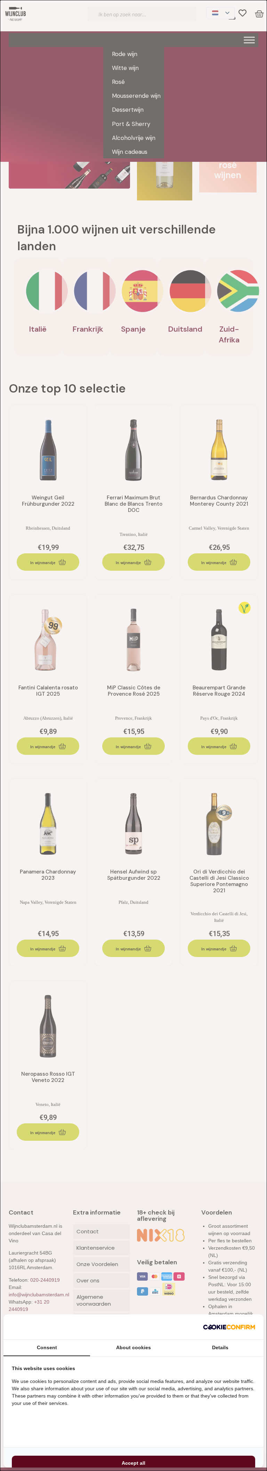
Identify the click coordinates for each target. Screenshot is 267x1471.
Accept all (133, 1463)
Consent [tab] (47, 1347)
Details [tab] (220, 1347)
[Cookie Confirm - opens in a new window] (229, 1327)
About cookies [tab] (133, 1347)
